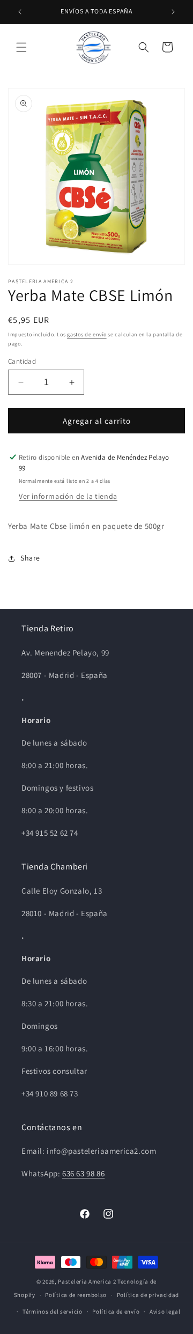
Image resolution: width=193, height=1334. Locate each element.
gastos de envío (87, 334)
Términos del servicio (53, 1311)
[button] (21, 47)
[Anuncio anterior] (20, 12)
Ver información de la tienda (68, 496)
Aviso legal (165, 1311)
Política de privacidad (148, 1295)
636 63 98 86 (83, 1173)
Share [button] (30, 558)
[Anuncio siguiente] (173, 12)
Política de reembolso (76, 1295)
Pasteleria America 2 (87, 1281)
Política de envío (115, 1311)
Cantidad (22, 361)
